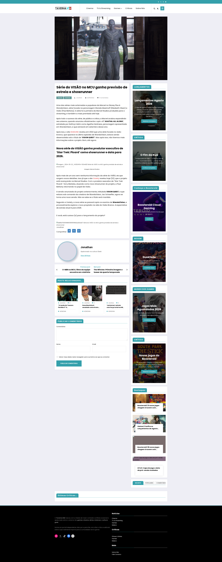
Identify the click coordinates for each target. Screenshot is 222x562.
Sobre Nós (140, 8)
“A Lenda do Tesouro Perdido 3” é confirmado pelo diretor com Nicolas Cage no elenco (65, 306)
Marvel (60, 98)
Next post (97, 267)
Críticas (128, 8)
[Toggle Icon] (162, 8)
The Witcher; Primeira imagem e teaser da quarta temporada (108, 270)
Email (94, 344)
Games (117, 8)
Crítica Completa (149, 168)
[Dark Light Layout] (157, 8)
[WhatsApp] (79, 231)
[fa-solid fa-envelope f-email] (166, 2)
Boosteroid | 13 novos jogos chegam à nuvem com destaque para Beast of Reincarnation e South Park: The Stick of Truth (148, 406)
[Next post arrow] (126, 269)
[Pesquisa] (154, 8)
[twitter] (74, 231)
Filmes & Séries (117, 536)
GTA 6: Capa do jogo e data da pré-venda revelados (148, 469)
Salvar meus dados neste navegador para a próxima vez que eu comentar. (84, 357)
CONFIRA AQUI (149, 268)
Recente (138, 483)
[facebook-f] (158, 2)
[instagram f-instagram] (163, 2)
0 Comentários (103, 98)
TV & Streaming (103, 8)
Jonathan (79, 98)
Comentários (60, 327)
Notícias (67, 98)
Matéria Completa (149, 121)
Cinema (89, 8)
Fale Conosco (116, 554)
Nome (58, 344)
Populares (149, 483)
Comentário (160, 483)
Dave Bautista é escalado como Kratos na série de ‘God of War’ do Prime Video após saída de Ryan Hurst (90, 306)
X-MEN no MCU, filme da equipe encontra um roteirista (76, 270)
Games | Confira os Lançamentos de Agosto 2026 (147, 427)
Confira (149, 219)
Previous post (85, 267)
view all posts (85, 255)
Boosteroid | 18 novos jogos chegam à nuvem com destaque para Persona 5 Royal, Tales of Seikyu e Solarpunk (148, 448)
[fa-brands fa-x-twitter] (161, 2)
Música (114, 525)
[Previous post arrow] (56, 269)
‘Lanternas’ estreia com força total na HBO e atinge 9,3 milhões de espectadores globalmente (115, 306)
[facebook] (69, 231)
